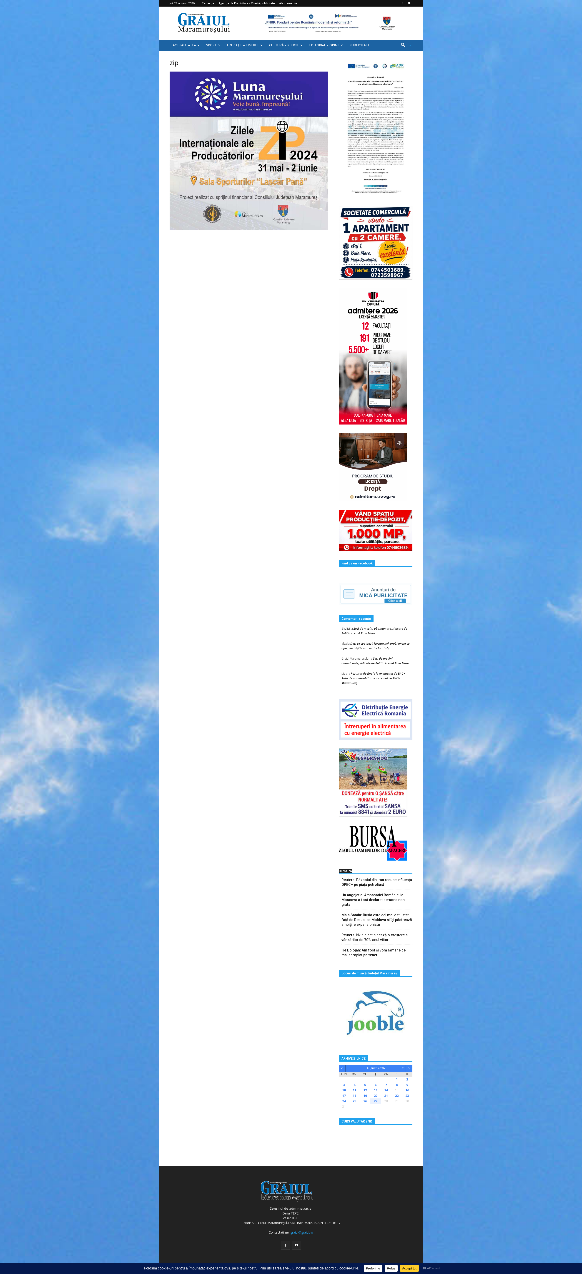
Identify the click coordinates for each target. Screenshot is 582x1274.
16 (407, 1090)
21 (386, 1095)
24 (344, 1101)
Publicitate (359, 45)
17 (344, 1095)
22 (397, 1095)
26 (365, 1101)
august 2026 (375, 1068)
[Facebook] (402, 3)
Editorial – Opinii (324, 45)
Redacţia (208, 3)
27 (375, 1101)
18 (354, 1095)
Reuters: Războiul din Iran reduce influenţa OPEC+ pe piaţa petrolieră (376, 882)
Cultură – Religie (284, 45)
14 (386, 1090)
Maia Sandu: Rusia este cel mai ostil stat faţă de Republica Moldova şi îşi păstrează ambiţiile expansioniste (376, 920)
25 (354, 1101)
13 (375, 1090)
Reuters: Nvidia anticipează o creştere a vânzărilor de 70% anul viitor (374, 937)
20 (375, 1095)
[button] (404, 45)
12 (365, 1090)
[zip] (249, 150)
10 (344, 1090)
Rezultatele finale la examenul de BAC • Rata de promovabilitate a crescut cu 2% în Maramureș (373, 678)
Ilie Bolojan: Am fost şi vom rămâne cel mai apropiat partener (373, 952)
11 (354, 1090)
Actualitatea (184, 45)
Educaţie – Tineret (243, 45)
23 (407, 1095)
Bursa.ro (345, 871)
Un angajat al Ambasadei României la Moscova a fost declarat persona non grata (373, 900)
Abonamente (288, 3)
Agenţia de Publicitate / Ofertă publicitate (246, 3)
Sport (211, 45)
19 (365, 1095)
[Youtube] (409, 3)
